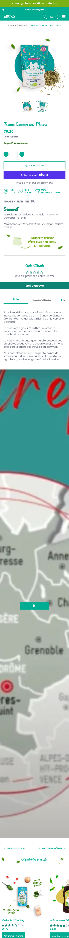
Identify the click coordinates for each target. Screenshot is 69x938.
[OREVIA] (10, 17)
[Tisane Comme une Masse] (27, 106)
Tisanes (23, 25)
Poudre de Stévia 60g (13, 920)
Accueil (12, 25)
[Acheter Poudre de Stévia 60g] (22, 896)
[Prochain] (61, 300)
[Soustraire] (6, 154)
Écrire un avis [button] (34, 286)
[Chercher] (45, 17)
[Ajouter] (21, 154)
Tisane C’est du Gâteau (50, 848)
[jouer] (34, 606)
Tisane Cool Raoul (16, 848)
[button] (51, 17)
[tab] (16, 300)
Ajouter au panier (34, 165)
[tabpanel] (34, 334)
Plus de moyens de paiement (34, 183)
